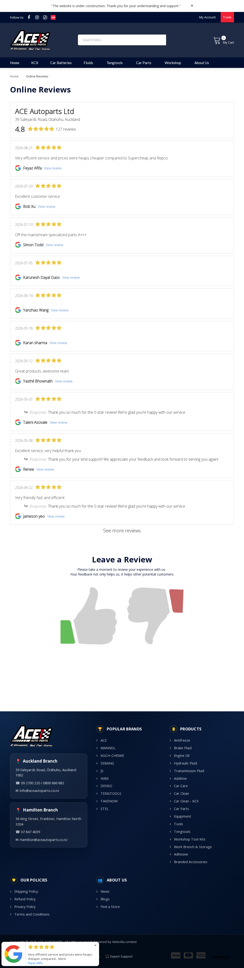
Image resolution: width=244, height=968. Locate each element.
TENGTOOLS (111, 793)
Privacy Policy (25, 906)
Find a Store (110, 906)
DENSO (106, 786)
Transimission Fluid (189, 771)
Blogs (105, 899)
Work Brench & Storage (193, 847)
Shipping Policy (26, 891)
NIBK (105, 778)
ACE (104, 740)
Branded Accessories (190, 862)
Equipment (182, 816)
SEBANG (107, 763)
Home (14, 76)
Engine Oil (181, 755)
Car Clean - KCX (186, 801)
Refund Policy (25, 899)
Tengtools (182, 831)
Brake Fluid (183, 748)
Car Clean (181, 793)
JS (102, 771)
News (105, 891)
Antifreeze (182, 740)
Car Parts (181, 808)
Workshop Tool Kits (189, 839)
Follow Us (17, 17)
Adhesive (181, 854)
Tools (178, 824)
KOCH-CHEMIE (112, 755)
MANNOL (108, 748)
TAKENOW (109, 801)
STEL (105, 808)
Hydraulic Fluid (185, 763)
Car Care (181, 786)
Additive (180, 778)
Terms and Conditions (32, 914)
